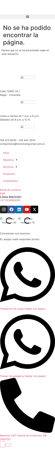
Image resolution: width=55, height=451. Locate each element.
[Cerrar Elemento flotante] (8, 445)
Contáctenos (10, 180)
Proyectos (9, 173)
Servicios (8, 166)
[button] (27, 16)
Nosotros (8, 159)
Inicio (6, 152)
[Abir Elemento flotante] (2, 444)
